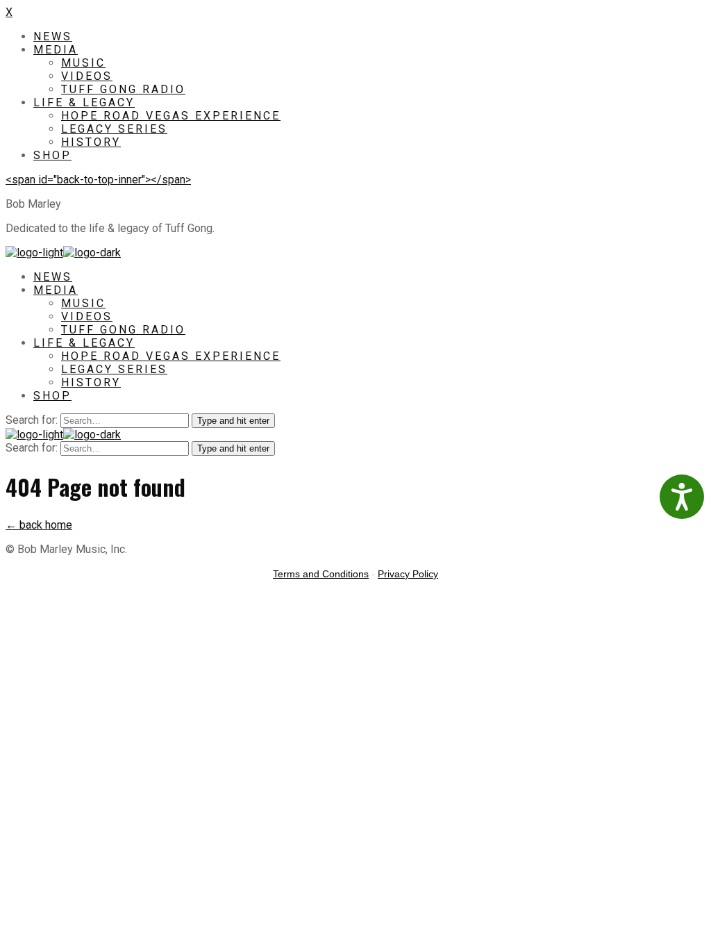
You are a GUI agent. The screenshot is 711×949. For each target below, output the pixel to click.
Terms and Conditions (321, 573)
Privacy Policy (408, 573)
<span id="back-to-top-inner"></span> (98, 179)
